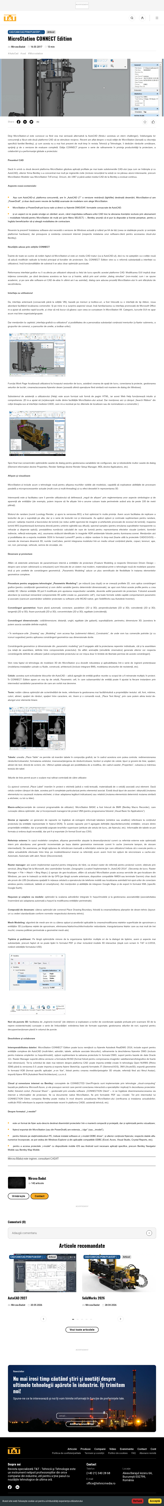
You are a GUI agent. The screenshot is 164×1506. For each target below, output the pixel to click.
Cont (153, 1449)
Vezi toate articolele (82, 1329)
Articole (72, 1449)
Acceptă (155, 1500)
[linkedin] (25, 122)
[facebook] (18, 122)
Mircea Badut (37, 1178)
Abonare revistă (147, 1453)
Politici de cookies (118, 1453)
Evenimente (127, 1449)
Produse (85, 1449)
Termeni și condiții (94, 1453)
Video (112, 1449)
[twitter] (31, 122)
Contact (39, 1196)
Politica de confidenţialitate (66, 1453)
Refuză (137, 1500)
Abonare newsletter (82, 1424)
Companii (100, 1449)
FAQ (133, 1453)
